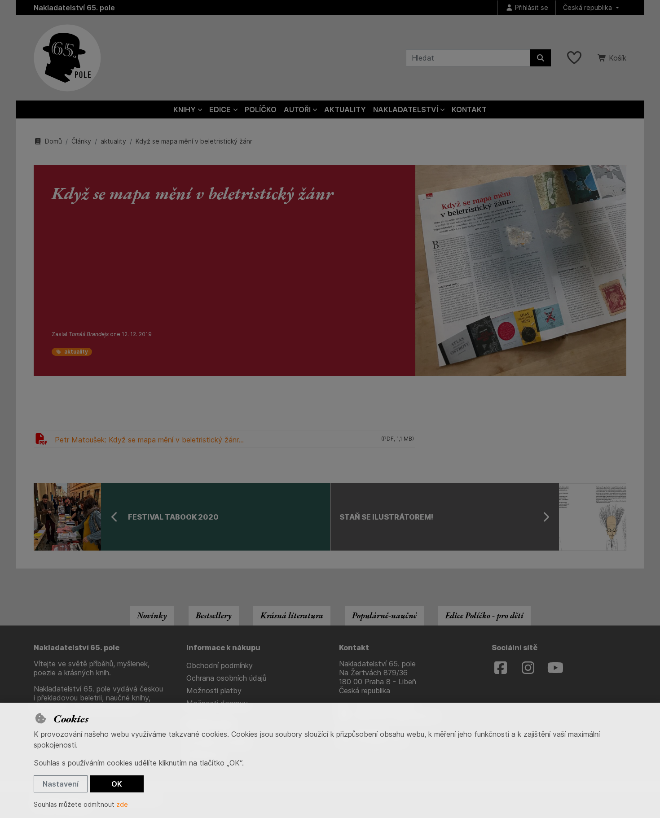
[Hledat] (540, 57)
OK (116, 783)
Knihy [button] (184, 109)
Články (81, 141)
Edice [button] (220, 109)
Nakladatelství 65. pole (74, 7)
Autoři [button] (297, 109)
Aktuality (345, 109)
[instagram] (528, 668)
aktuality (113, 141)
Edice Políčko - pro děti (484, 615)
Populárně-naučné (384, 615)
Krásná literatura (291, 615)
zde (122, 804)
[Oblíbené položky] (574, 58)
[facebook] (501, 668)
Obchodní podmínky (219, 665)
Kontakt (469, 109)
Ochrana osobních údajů (226, 678)
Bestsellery (214, 615)
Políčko (261, 109)
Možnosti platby (214, 690)
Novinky (152, 615)
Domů (53, 141)
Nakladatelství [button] (405, 109)
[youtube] (555, 668)
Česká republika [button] (588, 7)
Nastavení (61, 783)
